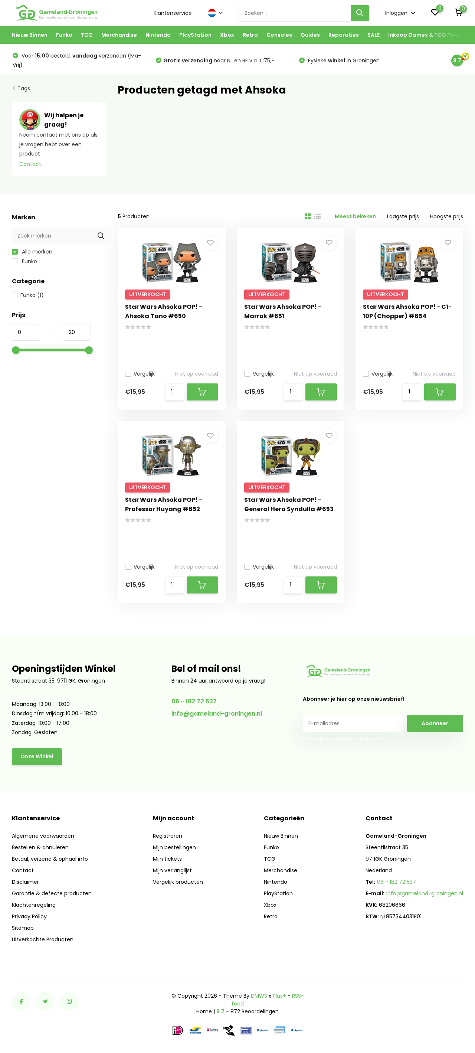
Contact (30, 164)
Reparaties (343, 35)
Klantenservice (173, 13)
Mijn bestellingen (174, 847)
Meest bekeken (355, 216)
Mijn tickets (167, 859)
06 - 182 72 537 (194, 701)
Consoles (279, 35)
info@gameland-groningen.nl (216, 713)
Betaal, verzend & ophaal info (50, 859)
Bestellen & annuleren (40, 847)
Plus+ (279, 996)
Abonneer (435, 723)
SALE (373, 35)
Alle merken (36, 251)
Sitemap (23, 928)
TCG (87, 35)
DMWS (259, 996)
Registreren (167, 836)
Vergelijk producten (178, 882)
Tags (23, 88)
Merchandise (119, 35)
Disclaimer (25, 882)
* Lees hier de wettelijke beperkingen (342, 739)
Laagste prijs (403, 216)
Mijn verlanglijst (172, 870)
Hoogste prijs (446, 216)
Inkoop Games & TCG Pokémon (430, 35)
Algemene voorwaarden (43, 836)
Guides (310, 35)
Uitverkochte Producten (42, 939)
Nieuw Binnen (30, 35)
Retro (250, 35)
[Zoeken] (360, 13)
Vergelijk (144, 373)
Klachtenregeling (34, 905)
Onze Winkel (36, 756)
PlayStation (195, 35)
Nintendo (158, 35)
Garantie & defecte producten (52, 893)
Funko (64, 35)
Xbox (227, 35)
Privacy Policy (29, 916)
